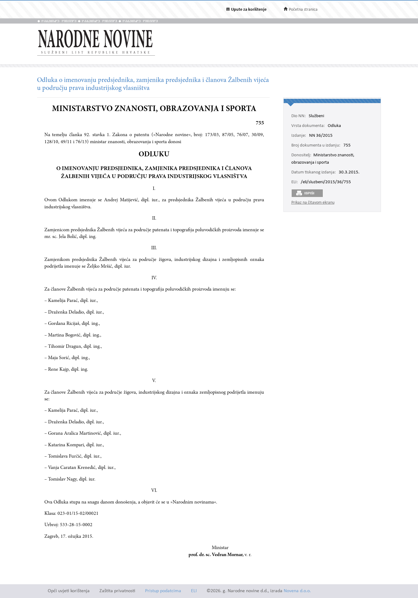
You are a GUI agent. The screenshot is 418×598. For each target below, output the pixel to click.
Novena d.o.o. (297, 591)
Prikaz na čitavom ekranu (312, 202)
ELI (194, 591)
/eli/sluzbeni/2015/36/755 (326, 182)
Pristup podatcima (163, 591)
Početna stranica (303, 9)
